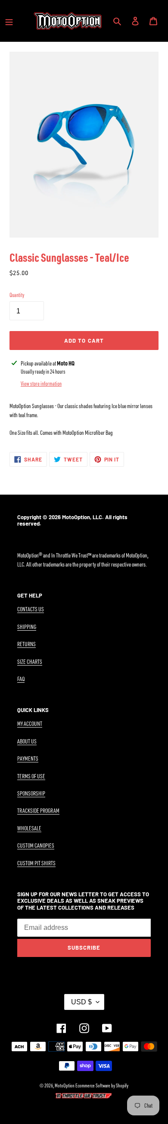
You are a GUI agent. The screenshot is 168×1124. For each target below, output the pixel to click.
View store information (41, 383)
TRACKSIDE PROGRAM (38, 810)
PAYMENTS (27, 758)
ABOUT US (27, 741)
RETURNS (26, 643)
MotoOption (65, 1085)
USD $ (81, 1002)
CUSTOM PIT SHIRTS (36, 863)
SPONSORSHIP (31, 793)
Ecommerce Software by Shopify (101, 1085)
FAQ (21, 678)
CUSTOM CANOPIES (35, 845)
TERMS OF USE (31, 776)
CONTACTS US (30, 609)
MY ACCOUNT (29, 723)
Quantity (16, 294)
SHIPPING (26, 626)
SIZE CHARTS (29, 661)
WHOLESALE (29, 828)
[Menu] (9, 20)
